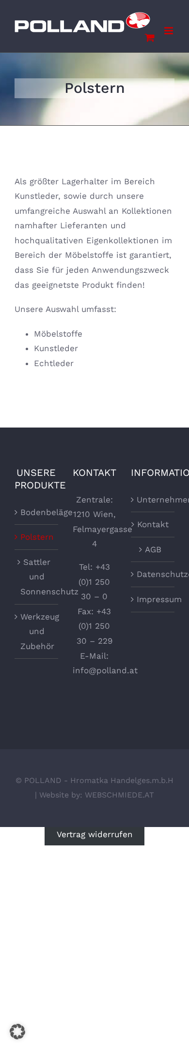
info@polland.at (105, 670)
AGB (153, 549)
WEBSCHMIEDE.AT (119, 794)
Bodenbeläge (36, 512)
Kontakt (153, 524)
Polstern (36, 537)
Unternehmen (153, 499)
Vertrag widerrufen (95, 834)
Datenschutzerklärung (153, 574)
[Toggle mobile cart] (150, 37)
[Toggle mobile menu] (169, 31)
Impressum (153, 599)
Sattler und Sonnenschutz (36, 576)
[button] (17, 1031)
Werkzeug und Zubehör (36, 631)
